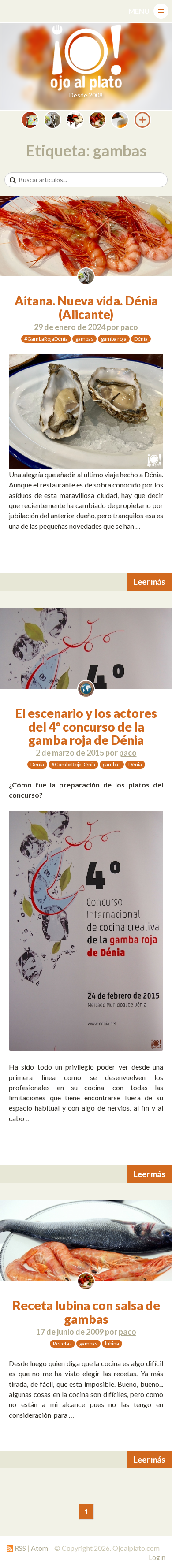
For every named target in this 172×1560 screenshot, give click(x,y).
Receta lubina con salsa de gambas (86, 1312)
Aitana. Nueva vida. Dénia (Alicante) (86, 307)
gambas (84, 338)
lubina (112, 1343)
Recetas (62, 1343)
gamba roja (114, 338)
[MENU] (160, 11)
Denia (37, 764)
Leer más (149, 582)
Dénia (141, 338)
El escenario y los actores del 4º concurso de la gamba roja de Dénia (86, 727)
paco (129, 327)
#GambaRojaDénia (46, 338)
